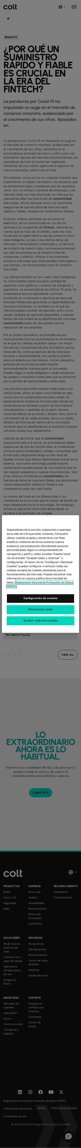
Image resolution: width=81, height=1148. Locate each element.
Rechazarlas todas (40, 609)
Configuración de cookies (40, 598)
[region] (40, 574)
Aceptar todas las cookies (40, 620)
